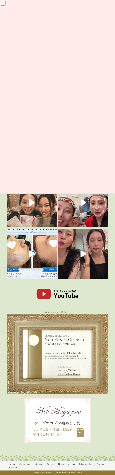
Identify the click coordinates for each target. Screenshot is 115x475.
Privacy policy (85, 464)
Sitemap (100, 464)
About (12, 464)
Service (38, 464)
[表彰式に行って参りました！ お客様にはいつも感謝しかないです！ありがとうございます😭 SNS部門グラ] (83, 254)
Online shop (25, 464)
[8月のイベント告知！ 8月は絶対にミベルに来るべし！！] (83, 202)
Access (71, 464)
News (61, 464)
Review (50, 464)
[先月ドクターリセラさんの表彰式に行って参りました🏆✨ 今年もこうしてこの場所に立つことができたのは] (32, 202)
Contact (13, 467)
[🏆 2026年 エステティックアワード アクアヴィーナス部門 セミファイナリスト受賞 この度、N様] (32, 254)
